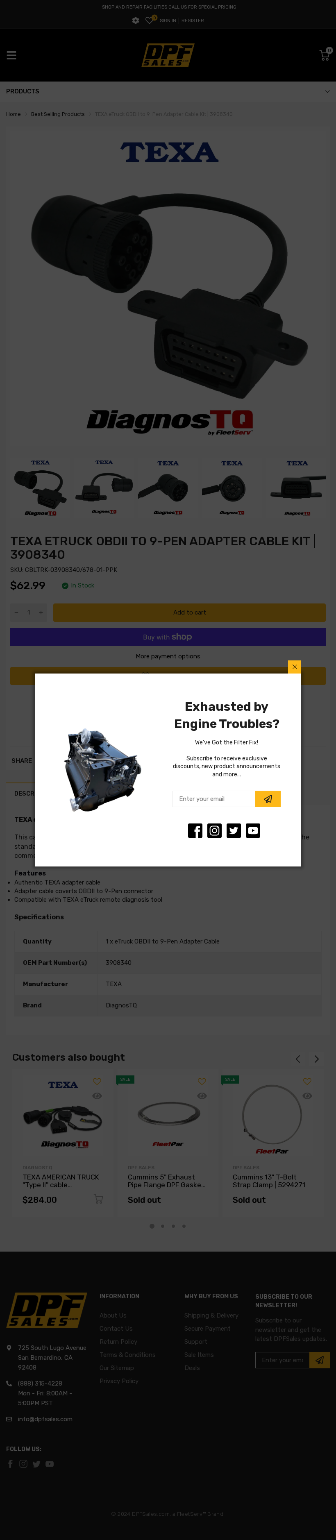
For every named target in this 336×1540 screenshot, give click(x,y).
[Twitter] (214, 830)
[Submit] (268, 799)
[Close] (294, 667)
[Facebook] (195, 830)
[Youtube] (253, 830)
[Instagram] (234, 830)
